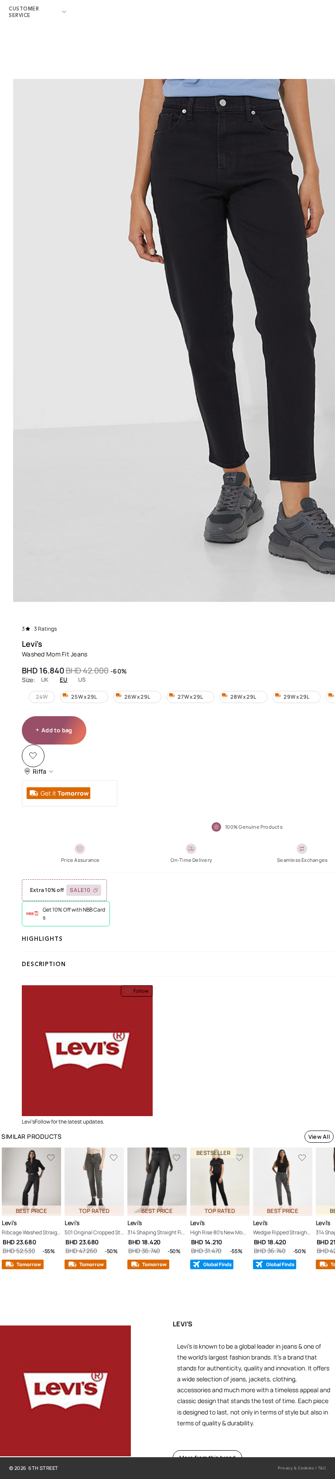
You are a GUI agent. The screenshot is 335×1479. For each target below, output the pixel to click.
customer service (24, 12)
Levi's (32, 644)
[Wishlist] (32, 756)
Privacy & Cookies (296, 1468)
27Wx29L (190, 696)
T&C (322, 1468)
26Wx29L (137, 696)
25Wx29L (84, 696)
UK (45, 679)
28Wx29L (243, 696)
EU (64, 679)
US (82, 679)
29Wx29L (297, 696)
